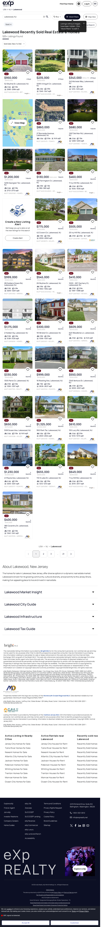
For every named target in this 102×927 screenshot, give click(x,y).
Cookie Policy (49, 816)
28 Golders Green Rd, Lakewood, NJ (13, 284)
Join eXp (7, 812)
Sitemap (47, 825)
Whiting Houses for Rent (52, 769)
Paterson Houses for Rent (53, 764)
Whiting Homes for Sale (16, 769)
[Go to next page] (71, 554)
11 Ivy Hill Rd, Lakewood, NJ (80, 183)
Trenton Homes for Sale (16, 773)
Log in (87, 4)
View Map (19, 122)
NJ (47, 546)
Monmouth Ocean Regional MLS (57, 696)
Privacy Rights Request (53, 808)
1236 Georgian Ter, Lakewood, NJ (17, 184)
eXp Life (28, 803)
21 (63, 554)
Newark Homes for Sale (16, 752)
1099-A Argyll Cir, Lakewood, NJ (49, 84)
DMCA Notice (50, 890)
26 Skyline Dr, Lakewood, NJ (49, 283)
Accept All (25, 923)
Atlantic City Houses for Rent (55, 756)
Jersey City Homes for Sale (17, 743)
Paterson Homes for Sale (17, 764)
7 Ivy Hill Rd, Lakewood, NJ (80, 478)
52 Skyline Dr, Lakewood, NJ (16, 83)
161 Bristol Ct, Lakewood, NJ (49, 333)
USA (41, 546)
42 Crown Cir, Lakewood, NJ (49, 232)
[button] (50, 592)
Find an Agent (9, 808)
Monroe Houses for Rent (52, 777)
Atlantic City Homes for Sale (18, 756)
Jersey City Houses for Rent (54, 743)
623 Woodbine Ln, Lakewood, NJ (81, 334)
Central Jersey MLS (51, 715)
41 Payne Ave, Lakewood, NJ (16, 478)
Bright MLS (45, 651)
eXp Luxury (29, 829)
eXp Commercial (31, 825)
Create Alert (18, 238)
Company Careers (11, 821)
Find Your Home (66, 4)
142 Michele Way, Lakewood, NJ (81, 82)
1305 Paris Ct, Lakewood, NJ (16, 380)
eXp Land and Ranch (33, 834)
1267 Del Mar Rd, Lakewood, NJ (81, 134)
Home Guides (9, 825)
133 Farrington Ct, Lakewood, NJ (49, 181)
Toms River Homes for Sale (17, 748)
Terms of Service (69, 892)
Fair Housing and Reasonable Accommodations (50, 895)
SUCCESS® (29, 812)
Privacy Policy (49, 812)
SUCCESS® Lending (32, 816)
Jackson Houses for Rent (53, 760)
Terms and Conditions (52, 803)
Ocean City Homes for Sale (17, 781)
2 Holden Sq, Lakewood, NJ (16, 333)
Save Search (89, 25)
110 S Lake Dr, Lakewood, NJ (49, 478)
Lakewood (56, 546)
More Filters (73, 17)
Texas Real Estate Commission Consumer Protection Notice (50, 905)
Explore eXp (8, 803)
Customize (74, 923)
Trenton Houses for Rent (53, 773)
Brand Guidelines (50, 821)
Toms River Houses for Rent (54, 748)
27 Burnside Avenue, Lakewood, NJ (45, 134)
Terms (74, 911)
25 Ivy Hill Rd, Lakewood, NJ (81, 232)
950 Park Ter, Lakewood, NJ (49, 430)
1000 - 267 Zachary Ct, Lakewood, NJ (79, 284)
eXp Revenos (30, 821)
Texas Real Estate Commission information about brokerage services (50, 903)
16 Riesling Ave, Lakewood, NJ (50, 380)
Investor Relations (11, 816)
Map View (92, 17)
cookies (9, 909)
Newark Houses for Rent (52, 752)
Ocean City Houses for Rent (54, 781)
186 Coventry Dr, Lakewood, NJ (16, 526)
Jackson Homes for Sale (16, 760)
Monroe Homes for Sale (16, 777)
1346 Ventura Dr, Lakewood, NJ (81, 381)
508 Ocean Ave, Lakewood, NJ (17, 430)
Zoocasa (28, 808)
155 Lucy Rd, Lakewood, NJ (80, 430)
